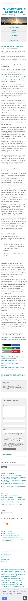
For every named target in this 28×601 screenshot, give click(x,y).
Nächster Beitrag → (22, 456)
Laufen (11, 375)
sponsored (11, 584)
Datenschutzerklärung (7, 4)
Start (3, 2)
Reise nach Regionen (14, 27)
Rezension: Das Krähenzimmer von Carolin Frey (13, 537)
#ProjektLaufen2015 (21, 374)
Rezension (10, 501)
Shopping (3, 502)
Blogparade (3, 495)
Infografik (13, 576)
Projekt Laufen (14, 40)
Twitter (10, 390)
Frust (5, 375)
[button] (6, 345)
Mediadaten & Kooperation (8, 6)
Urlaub (21, 584)
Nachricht (5, 405)
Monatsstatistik (15, 578)
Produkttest (20, 499)
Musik (2, 499)
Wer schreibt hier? (9, 2)
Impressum (17, 2)
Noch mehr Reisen (14, 35)
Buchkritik (11, 571)
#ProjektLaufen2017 (12, 569)
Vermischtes (9, 504)
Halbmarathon (7, 576)
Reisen (14, 30)
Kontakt (15, 4)
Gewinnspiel (10, 497)
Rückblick (19, 582)
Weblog (17, 504)
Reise (2, 501)
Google (18, 497)
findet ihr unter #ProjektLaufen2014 (13, 339)
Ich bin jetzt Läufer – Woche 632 (9, 542)
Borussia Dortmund (14, 495)
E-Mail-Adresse (6, 424)
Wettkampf (19, 586)
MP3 (20, 578)
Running (23, 375)
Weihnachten (13, 586)
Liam (11, 578)
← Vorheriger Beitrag (6, 454)
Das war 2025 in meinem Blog (15, 475)
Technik (20, 502)
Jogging (7, 375)
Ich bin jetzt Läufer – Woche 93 (9, 356)
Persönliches (8, 374)
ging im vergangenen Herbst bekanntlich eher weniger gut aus (13, 78)
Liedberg (14, 375)
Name (4, 418)
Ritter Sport (18, 501)
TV (2, 504)
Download (17, 573)
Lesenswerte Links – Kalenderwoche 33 (11, 535)
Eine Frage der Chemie (6, 554)
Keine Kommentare (14, 48)
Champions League (6, 573)
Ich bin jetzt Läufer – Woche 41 (9, 367)
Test (15, 584)
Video (4, 586)
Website (5, 429)
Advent (17, 569)
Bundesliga (18, 571)
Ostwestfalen (19, 375)
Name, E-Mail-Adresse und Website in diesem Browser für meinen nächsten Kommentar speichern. (12, 434)
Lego (9, 578)
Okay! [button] (4, 598)
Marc (7, 382)
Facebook (5, 390)
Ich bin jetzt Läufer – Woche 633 (9, 533)
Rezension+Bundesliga (6, 556)
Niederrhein (3, 580)
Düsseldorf (3, 574)
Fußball (3, 497)
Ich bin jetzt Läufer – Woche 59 (9, 363)
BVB (2, 375)
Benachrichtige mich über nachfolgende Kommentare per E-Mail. (13, 439)
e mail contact (4, 561)
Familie (13, 574)
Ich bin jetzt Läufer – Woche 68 (9, 360)
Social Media (12, 502)
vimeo (8, 586)
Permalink (3, 376)
